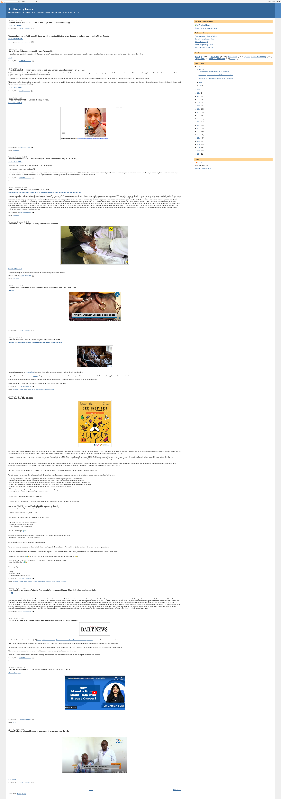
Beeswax (48, 581)
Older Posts (177, 790)
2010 (199, 138)
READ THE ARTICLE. (15, 25)
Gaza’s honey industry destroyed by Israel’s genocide (30, 51)
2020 (199, 106)
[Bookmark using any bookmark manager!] (206, 28)
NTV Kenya (12, 779)
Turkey (35, 376)
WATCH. (11, 290)
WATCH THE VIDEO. (15, 103)
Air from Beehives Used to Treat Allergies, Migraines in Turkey (34, 339)
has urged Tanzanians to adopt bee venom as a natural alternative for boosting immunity (65, 640)
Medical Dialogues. (14, 673)
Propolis (45, 389)
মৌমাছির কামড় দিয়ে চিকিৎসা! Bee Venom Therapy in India (28, 100)
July (200, 69)
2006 (199, 151)
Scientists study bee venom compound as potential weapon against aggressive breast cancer (47, 70)
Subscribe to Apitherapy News (204, 39)
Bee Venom (16, 150)
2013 (199, 128)
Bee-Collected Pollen (33, 389)
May (200, 82)
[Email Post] (32, 28)
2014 (199, 125)
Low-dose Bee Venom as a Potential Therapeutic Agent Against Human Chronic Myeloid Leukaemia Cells (52, 590)
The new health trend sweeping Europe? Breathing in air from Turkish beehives (35, 342)
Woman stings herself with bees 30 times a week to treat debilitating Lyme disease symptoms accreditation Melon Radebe (58, 36)
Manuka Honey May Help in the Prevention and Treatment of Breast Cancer (39, 669)
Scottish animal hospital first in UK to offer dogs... (214, 72)
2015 (199, 122)
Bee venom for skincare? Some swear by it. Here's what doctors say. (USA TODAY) (42, 159)
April (200, 85)
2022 (199, 99)
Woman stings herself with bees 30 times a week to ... (216, 75)
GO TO (10, 593)
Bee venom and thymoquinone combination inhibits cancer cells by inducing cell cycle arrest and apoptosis (45, 192)
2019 (199, 109)
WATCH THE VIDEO (15, 269)
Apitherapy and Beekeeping (20, 389)
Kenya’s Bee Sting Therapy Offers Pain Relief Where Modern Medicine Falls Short (42, 287)
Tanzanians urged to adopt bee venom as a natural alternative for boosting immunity (43, 620)
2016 (199, 119)
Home (91, 790)
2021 (199, 103)
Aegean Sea (30, 372)
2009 (199, 141)
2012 (199, 131)
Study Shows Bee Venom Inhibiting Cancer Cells (28, 189)
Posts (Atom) (21, 794)
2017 (199, 115)
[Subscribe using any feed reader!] (202, 25)
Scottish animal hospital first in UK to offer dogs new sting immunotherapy (39, 22)
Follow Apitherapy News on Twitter (206, 36)
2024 (199, 93)
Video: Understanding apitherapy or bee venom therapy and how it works (38, 731)
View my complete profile (203, 168)
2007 (199, 147)
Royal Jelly (51, 389)
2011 (199, 135)
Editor (199, 162)
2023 (199, 96)
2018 (199, 112)
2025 (199, 90)
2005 (199, 154)
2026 (199, 67)
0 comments (27, 28)
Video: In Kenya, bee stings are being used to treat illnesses (33, 224)
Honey (41, 389)
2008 (199, 144)
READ (10, 58)
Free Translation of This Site (204, 47)
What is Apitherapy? (201, 42)
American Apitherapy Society (204, 45)
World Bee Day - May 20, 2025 (20, 398)
